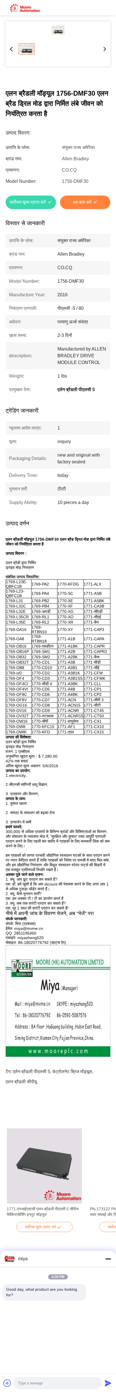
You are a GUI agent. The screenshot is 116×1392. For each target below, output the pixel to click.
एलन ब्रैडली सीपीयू (21, 1081)
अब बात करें (82, 202)
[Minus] (108, 1258)
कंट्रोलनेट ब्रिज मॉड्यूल (72, 1071)
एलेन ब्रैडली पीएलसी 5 (31, 1071)
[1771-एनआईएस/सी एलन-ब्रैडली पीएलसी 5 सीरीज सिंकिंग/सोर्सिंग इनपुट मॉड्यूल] (44, 1166)
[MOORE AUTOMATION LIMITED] (25, 7)
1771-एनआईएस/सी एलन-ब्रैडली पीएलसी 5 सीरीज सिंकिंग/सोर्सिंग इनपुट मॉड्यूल (43, 1212)
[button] (14, 1176)
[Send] (108, 1383)
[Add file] (7, 1383)
